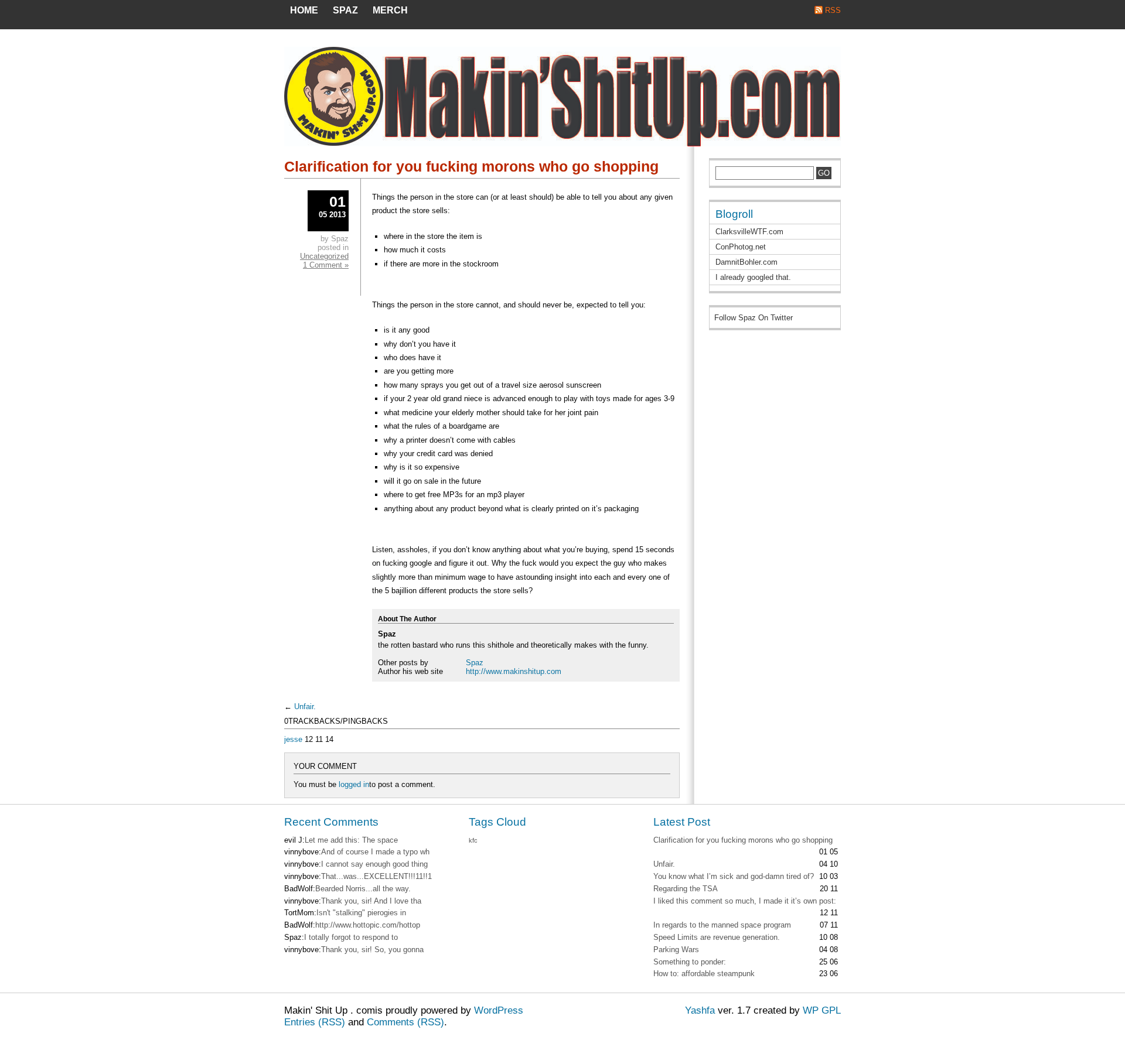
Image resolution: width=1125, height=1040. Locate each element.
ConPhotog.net (740, 246)
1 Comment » (326, 265)
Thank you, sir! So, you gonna (372, 949)
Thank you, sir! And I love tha (371, 901)
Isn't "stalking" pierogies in (361, 912)
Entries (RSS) (314, 1022)
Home (304, 10)
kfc (473, 840)
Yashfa (700, 1010)
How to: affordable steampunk (704, 973)
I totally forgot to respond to (351, 937)
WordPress (498, 1010)
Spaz (474, 662)
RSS (833, 10)
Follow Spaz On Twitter (753, 317)
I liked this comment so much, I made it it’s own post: (744, 901)
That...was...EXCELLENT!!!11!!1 (376, 876)
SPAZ (345, 10)
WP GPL (822, 1010)
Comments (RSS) (405, 1022)
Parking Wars (676, 949)
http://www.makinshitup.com (513, 671)
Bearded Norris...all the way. (363, 888)
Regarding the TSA (685, 888)
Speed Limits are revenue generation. (716, 937)
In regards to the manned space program (722, 925)
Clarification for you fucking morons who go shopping (471, 166)
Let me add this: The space (351, 840)
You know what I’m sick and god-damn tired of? (733, 876)
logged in (354, 784)
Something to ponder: (689, 961)
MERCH (390, 10)
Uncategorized (324, 256)
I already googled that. (753, 277)
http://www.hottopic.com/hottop (367, 925)
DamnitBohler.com (746, 262)
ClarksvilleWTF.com (749, 231)
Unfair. (305, 706)
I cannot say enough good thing (374, 864)
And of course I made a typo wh (375, 851)
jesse (293, 739)
